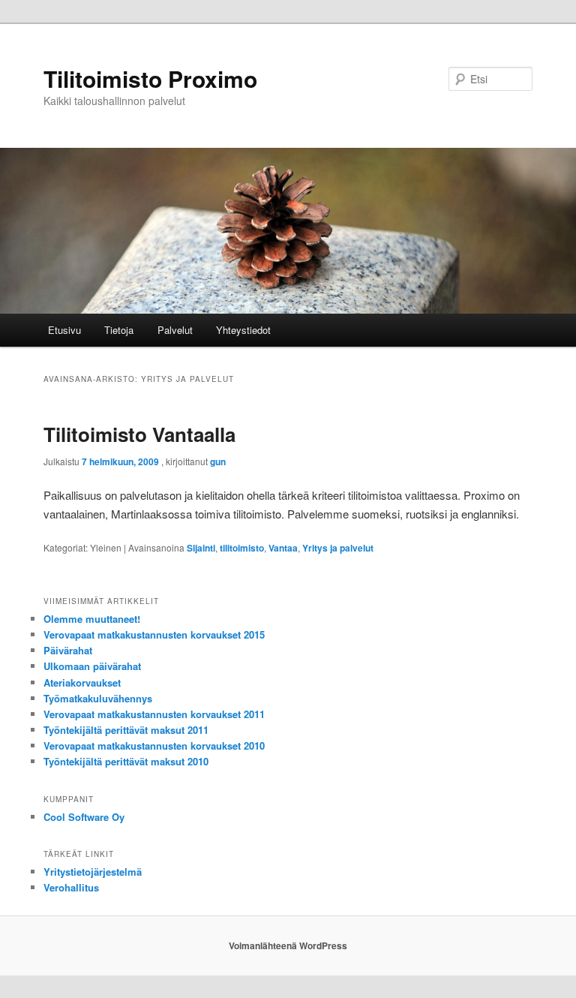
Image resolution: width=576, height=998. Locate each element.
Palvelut (175, 330)
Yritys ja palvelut (338, 548)
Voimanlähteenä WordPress (288, 945)
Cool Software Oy (84, 817)
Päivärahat (68, 650)
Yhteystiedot (243, 330)
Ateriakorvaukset (82, 682)
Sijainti (201, 548)
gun (218, 461)
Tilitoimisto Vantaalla (140, 434)
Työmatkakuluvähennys (98, 698)
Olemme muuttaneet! (92, 619)
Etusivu (64, 330)
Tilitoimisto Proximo (150, 78)
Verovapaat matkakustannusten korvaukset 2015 (154, 634)
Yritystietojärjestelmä (93, 871)
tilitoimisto (242, 548)
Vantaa (283, 548)
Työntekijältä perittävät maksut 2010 (126, 761)
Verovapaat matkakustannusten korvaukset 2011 (154, 714)
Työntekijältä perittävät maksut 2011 (126, 730)
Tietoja (119, 330)
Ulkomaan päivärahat (92, 666)
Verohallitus (71, 887)
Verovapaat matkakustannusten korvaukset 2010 (154, 745)
